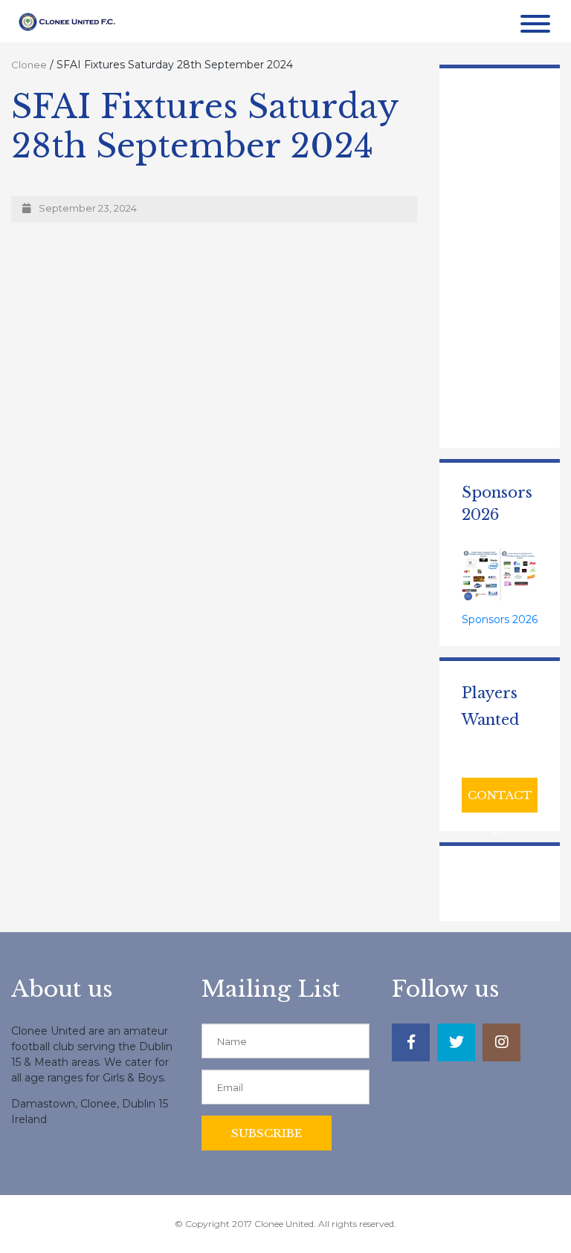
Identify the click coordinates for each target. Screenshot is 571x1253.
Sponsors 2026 (500, 619)
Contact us (500, 800)
